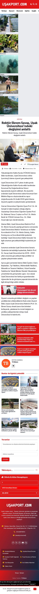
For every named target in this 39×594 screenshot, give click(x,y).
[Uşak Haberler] (15, 4)
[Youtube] (22, 542)
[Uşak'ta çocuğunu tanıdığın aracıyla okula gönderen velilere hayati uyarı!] (10, 381)
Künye (17, 573)
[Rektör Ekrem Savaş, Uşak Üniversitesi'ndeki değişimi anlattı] (19, 150)
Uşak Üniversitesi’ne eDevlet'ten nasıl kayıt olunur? (27, 431)
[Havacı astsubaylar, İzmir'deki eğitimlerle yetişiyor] (10, 403)
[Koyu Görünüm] (31, 4)
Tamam (32, 584)
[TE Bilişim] (6, 363)
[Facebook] (13, 542)
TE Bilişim (6, 168)
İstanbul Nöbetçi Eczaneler (9, 552)
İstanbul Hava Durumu (29, 551)
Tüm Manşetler (9, 562)
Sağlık (34, 11)
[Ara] (34, 4)
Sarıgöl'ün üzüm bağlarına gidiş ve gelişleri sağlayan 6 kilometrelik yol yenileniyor (18, 590)
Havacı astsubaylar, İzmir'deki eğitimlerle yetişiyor (8, 411)
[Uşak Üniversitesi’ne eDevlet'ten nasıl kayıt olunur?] (29, 423)
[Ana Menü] (36, 4)
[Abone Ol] (32, 164)
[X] (16, 542)
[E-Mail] (13, 366)
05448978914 (20, 532)
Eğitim (27, 11)
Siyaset (11, 11)
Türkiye (4, 11)
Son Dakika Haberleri (28, 562)
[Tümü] (36, 470)
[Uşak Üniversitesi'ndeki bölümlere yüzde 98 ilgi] (10, 423)
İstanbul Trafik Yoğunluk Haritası (11, 558)
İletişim (22, 573)
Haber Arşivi (8, 566)
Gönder (5, 459)
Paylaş (5, 164)
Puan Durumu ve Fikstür (29, 557)
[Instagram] (19, 542)
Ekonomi (20, 11)
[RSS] (26, 542)
